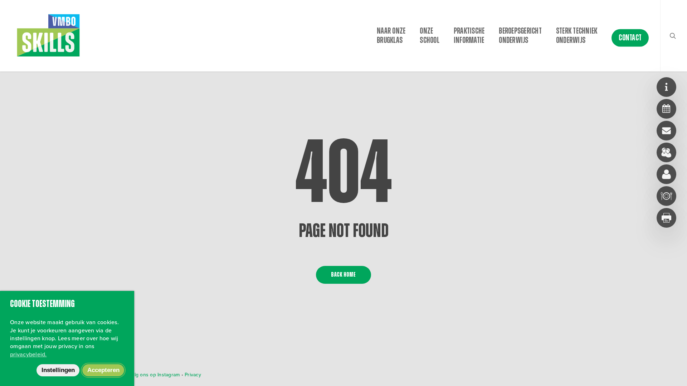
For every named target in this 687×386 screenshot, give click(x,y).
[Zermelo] (666, 109)
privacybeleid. (28, 354)
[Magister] (666, 152)
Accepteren (103, 370)
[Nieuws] (666, 87)
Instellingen (58, 370)
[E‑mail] (666, 130)
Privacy (193, 374)
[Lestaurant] (666, 196)
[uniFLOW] (666, 218)
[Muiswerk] (666, 174)
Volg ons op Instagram (153, 374)
